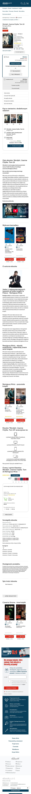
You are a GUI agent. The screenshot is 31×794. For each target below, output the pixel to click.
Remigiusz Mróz (9, 130)
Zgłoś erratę (5, 541)
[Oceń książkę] (19, 43)
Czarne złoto (19, 249)
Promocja (5, 30)
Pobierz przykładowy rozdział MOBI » (11, 539)
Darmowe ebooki (7, 14)
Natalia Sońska (19, 627)
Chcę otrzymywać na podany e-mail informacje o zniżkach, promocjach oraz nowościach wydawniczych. (19, 682)
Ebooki (9, 8)
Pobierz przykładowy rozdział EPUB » (11, 538)
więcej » (23, 684)
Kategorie (5, 8)
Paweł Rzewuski (19, 250)
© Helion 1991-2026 (6, 780)
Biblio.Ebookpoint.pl (11, 772)
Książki (20, 8)
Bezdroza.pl (19, 766)
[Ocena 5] (20, 43)
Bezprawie (9, 137)
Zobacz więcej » (8, 693)
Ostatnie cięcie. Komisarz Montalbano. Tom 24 (9, 251)
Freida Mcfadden (8, 627)
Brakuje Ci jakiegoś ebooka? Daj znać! (17, 722)
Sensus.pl (9, 763)
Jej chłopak (7, 626)
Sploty (18, 770)
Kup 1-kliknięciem (16, 74)
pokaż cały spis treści (10, 596)
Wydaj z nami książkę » (15, 703)
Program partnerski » (15, 698)
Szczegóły (8, 98)
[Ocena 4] (19, 43)
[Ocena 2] (16, 43)
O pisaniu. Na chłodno (14, 376)
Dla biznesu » (13, 715)
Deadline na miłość (20, 626)
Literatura (5, 549)
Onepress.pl (19, 761)
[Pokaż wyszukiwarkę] (22, 3)
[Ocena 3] (17, 43)
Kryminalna (14, 553)
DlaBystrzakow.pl (10, 766)
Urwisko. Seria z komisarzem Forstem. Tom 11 (14, 133)
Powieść (10, 553)
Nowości (16, 11)
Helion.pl (9, 761)
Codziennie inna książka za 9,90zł (10, 19)
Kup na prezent (16, 71)
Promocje (11, 11)
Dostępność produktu (9, 101)
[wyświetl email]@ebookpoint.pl (19, 784)
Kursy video (5, 11)
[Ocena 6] (21, 43)
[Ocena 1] (14, 43)
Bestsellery (21, 11)
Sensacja (10, 551)
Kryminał (10, 549)
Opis (7, 93)
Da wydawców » (13, 709)
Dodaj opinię (15, 475)
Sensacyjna (15, 555)
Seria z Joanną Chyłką (19, 37)
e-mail (5, 677)
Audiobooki (15, 8)
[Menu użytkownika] (24, 3)
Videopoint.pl (10, 768)
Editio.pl (18, 763)
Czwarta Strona (17, 40)
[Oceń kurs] (7, 475)
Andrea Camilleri (8, 252)
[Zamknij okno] (27, 788)
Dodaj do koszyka (15, 63)
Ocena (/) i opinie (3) (9, 95)
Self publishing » (13, 728)
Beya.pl (18, 768)
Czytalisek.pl (9, 770)
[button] (26, 236)
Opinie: (19, 45)
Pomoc (20, 463)
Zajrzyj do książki (7, 50)
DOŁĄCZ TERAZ (11, 688)
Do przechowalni (15, 88)
